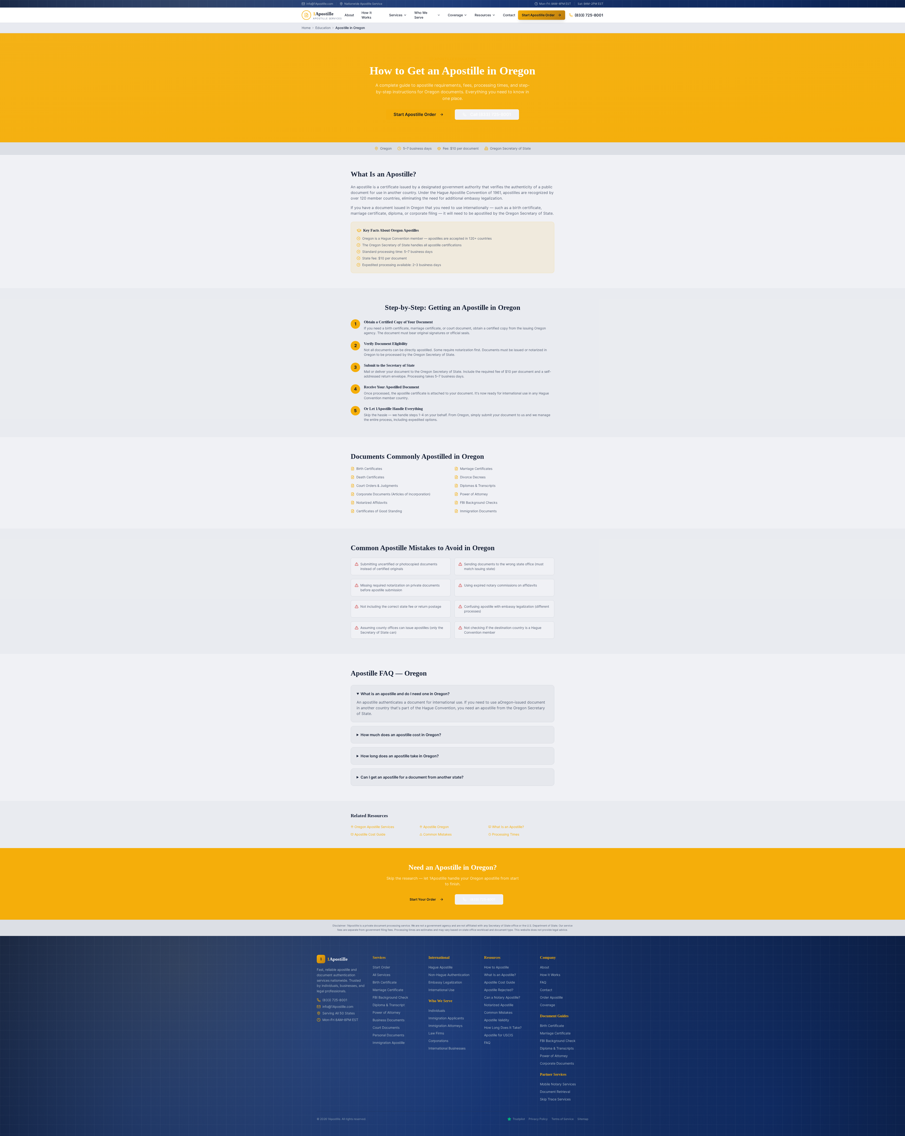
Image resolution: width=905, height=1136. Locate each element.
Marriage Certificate (388, 990)
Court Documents (386, 1027)
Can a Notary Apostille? (502, 997)
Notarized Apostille (498, 1005)
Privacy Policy (538, 1119)
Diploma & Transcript (389, 1005)
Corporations (438, 1041)
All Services (381, 975)
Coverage (455, 15)
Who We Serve (420, 15)
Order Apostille (551, 997)
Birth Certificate (385, 982)
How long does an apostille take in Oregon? (400, 756)
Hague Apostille (440, 967)
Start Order (381, 967)
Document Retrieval (555, 1092)
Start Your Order (423, 899)
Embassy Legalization (445, 982)
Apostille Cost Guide (369, 834)
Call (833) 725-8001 (490, 114)
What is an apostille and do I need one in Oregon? (405, 693)
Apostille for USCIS (498, 1035)
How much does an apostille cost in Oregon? (401, 734)
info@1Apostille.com (337, 1007)
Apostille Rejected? (498, 990)
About (349, 15)
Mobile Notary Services (558, 1084)
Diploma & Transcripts (557, 1048)
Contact (509, 15)
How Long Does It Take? (503, 1027)
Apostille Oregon (436, 827)
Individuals (436, 1011)
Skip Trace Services (555, 1099)
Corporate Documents (557, 1063)
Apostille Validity (496, 1020)
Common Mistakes (437, 834)
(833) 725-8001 (589, 15)
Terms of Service (562, 1119)
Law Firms (436, 1033)
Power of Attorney (386, 1012)
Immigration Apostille (389, 1043)
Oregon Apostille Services (374, 827)
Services (396, 15)
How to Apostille (496, 967)
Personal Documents (388, 1035)
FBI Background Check (390, 997)
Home (306, 28)
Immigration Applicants (446, 1018)
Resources (483, 15)
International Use (441, 990)
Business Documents (388, 1020)
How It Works (367, 15)
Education (323, 28)
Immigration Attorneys (445, 1026)
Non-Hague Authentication (448, 975)
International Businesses (446, 1048)
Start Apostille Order (538, 15)
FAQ (487, 1043)
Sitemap (582, 1119)
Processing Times (505, 834)
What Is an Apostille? (508, 827)
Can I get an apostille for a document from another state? (412, 777)
